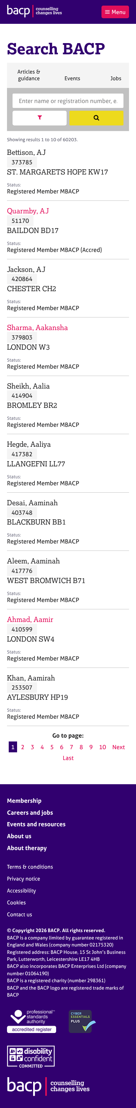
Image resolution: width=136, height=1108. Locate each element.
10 (102, 747)
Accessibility (21, 890)
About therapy (27, 847)
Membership (24, 800)
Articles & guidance (28, 78)
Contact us (19, 914)
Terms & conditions (30, 866)
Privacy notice (23, 878)
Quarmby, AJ (28, 210)
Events (72, 81)
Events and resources (36, 824)
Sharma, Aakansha (37, 327)
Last (68, 757)
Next (118, 747)
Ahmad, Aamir (30, 619)
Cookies (16, 902)
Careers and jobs (30, 812)
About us (19, 836)
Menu (119, 11)
